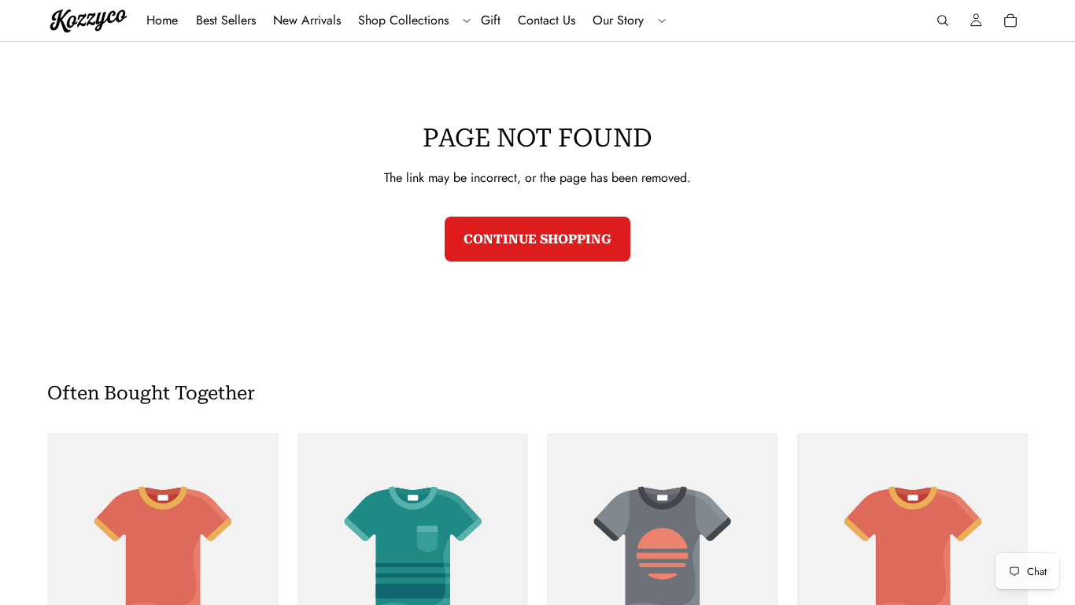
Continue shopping (537, 239)
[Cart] (1010, 20)
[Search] (942, 20)
